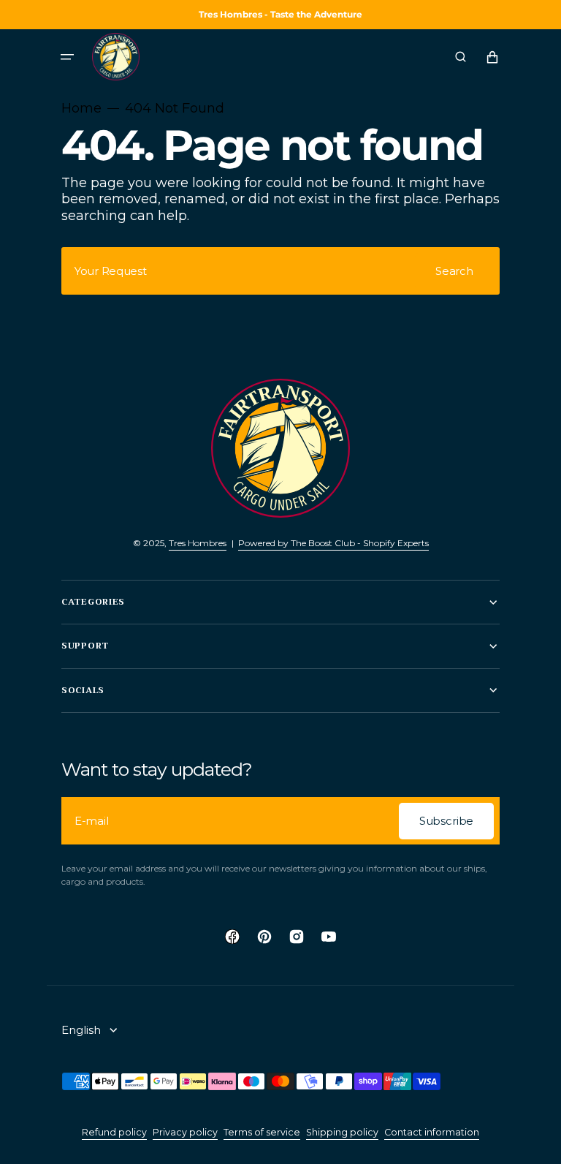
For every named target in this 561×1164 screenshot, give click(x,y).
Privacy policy (185, 1132)
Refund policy (114, 1132)
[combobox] (280, 271)
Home (81, 108)
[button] (67, 57)
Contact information (431, 1132)
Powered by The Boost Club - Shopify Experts (333, 542)
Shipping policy (342, 1132)
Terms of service (262, 1132)
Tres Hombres (197, 542)
